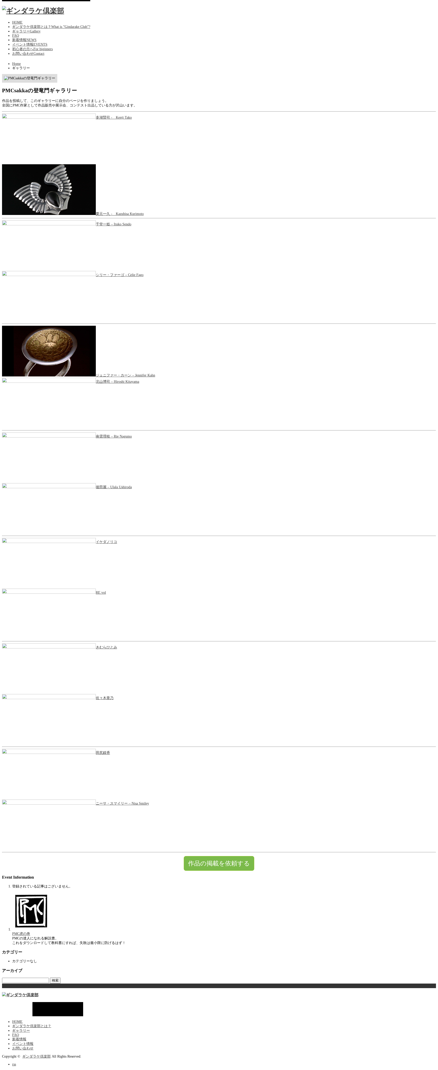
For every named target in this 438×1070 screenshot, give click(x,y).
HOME (17, 1022)
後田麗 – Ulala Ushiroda (114, 487)
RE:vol (101, 592)
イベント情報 (22, 1044)
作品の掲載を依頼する (219, 863)
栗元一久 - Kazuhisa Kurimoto (120, 214)
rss (14, 1064)
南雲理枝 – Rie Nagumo (114, 436)
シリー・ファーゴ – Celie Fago (119, 275)
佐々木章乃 (105, 698)
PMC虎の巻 (21, 934)
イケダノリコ (106, 542)
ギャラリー (21, 1030)
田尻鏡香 (103, 753)
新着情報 (19, 1039)
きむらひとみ (106, 647)
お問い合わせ (22, 1048)
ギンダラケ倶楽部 (36, 1056)
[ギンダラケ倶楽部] (33, 11)
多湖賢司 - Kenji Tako (114, 117)
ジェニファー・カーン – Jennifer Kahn (125, 375)
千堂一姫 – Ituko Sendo (113, 224)
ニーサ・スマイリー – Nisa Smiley (122, 803)
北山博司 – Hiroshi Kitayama (117, 382)
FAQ (15, 1035)
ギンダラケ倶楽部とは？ (31, 1026)
